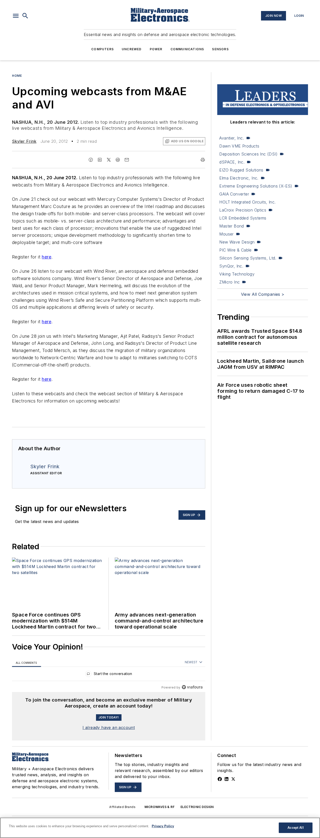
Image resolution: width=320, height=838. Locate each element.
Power (156, 49)
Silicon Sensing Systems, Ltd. (247, 258)
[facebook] (90, 159)
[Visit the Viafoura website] (192, 687)
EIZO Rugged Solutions (241, 170)
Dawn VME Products (239, 146)
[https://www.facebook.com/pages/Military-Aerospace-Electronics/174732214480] (219, 779)
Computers (102, 49)
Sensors (220, 49)
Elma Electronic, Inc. (238, 178)
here (46, 257)
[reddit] (117, 159)
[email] (126, 159)
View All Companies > (262, 294)
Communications (187, 49)
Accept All (296, 828)
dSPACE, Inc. (231, 162)
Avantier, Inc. (231, 138)
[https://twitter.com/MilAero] (233, 779)
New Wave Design (236, 242)
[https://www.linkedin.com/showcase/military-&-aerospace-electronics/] (226, 779)
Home (17, 76)
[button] (16, 16)
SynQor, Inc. (231, 266)
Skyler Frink (24, 141)
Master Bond (231, 226)
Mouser (226, 234)
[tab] (26, 662)
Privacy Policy (163, 826)
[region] (108, 675)
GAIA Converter (234, 194)
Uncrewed (132, 49)
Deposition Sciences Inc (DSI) (248, 154)
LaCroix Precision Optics (242, 210)
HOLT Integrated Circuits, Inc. (247, 202)
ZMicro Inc (229, 282)
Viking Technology (236, 274)
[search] (25, 16)
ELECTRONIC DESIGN (197, 807)
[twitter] (108, 159)
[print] (202, 159)
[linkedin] (99, 159)
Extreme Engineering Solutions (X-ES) (255, 186)
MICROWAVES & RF (159, 807)
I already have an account (108, 727)
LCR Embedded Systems (242, 218)
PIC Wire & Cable (235, 250)
